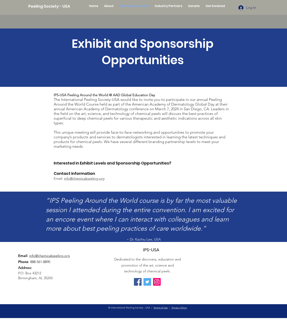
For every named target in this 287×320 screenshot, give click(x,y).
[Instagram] (157, 282)
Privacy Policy (179, 307)
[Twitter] (147, 282)
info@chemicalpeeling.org (84, 178)
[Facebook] (138, 282)
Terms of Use (160, 307)
